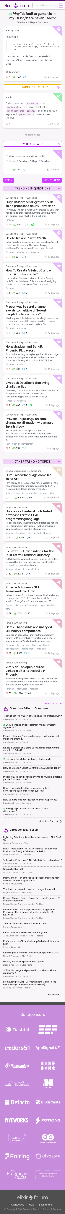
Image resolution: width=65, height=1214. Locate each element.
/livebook (10, 401)
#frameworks (32, 605)
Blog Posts (27, 872)
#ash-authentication (22, 444)
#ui (27, 645)
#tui (37, 569)
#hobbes (47, 533)
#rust (18, 569)
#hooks (46, 645)
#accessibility (12, 649)
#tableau (41, 649)
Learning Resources (12, 843)
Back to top (51, 703)
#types (43, 493)
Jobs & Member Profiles (14, 904)
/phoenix (10, 220)
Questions (43, 22)
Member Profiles (35, 904)
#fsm (52, 493)
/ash (8, 444)
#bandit (20, 364)
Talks (26, 843)
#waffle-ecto (32, 252)
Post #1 (55, 124)
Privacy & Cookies (51, 1209)
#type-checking (30, 493)
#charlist (21, 401)
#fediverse (21, 689)
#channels (21, 328)
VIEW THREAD (52, 180)
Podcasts (26, 855)
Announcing (20, 507)
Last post (54, 169)
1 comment (14, 72)
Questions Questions (49, 821)
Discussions (35, 471)
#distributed (34, 533)
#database (20, 533)
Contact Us (17, 1204)
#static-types (13, 493)
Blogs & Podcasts (11, 855)
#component (27, 649)
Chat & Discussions (16, 471)
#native (51, 605)
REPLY (8, 180)
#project (33, 689)
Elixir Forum (31, 829)
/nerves (9, 605)
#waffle (20, 252)
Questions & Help (26, 22)
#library (9, 533)
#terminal (28, 569)
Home (12, 161)
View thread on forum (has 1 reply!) (27, 156)
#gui (43, 605)
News (8, 507)
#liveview (36, 645)
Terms (36, 1209)
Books (27, 988)
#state (9, 609)
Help (31, 1204)
